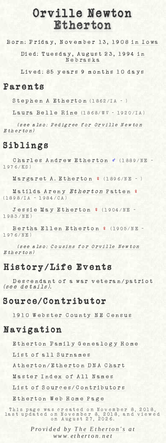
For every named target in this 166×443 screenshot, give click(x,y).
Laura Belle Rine (46, 113)
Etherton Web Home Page (59, 399)
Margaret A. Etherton (53, 179)
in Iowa (145, 42)
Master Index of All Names (63, 377)
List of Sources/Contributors (69, 388)
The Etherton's (100, 429)
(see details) (26, 287)
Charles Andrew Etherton (61, 160)
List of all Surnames (52, 355)
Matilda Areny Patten (72, 191)
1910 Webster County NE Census (72, 315)
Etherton (83, 25)
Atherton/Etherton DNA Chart (69, 366)
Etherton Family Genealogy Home (76, 344)
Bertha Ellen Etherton (56, 229)
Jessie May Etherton (52, 210)
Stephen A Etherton (50, 101)
